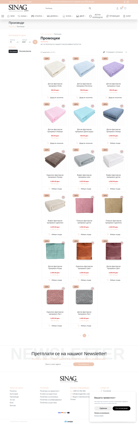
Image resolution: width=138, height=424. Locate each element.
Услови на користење (48, 394)
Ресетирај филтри (25, 51)
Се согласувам (122, 408)
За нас (12, 400)
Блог (128, 16)
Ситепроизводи (46, 34)
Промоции (114, 16)
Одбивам (103, 408)
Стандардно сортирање (114, 52)
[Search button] (90, 8)
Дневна (54, 16)
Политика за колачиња (49, 397)
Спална (38, 16)
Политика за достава (48, 403)
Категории (14, 394)
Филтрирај (13, 51)
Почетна (12, 26)
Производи (14, 397)
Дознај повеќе (98, 415)
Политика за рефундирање (51, 400)
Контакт (13, 405)
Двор (82, 16)
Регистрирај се (83, 364)
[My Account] (117, 8)
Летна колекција (98, 16)
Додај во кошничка (56, 97)
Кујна (68, 16)
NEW (12, 16)
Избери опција (115, 143)
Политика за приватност (49, 391)
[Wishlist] (125, 8)
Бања (23, 16)
